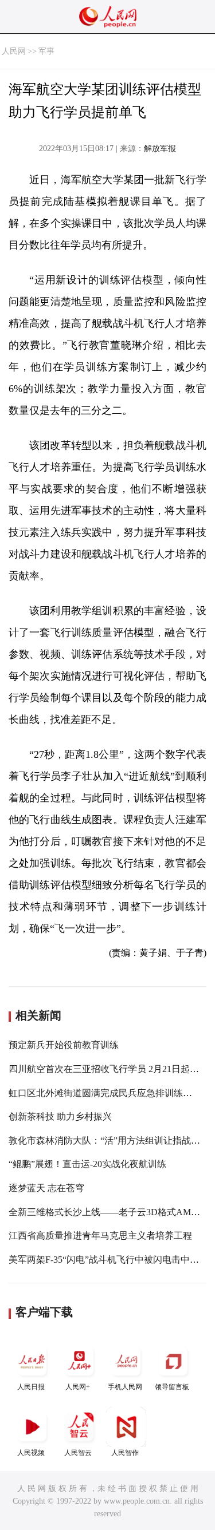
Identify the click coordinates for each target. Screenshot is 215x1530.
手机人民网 (125, 1387)
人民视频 (31, 1453)
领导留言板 (172, 1387)
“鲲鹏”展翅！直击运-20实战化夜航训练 (87, 1164)
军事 (46, 51)
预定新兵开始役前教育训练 (64, 1045)
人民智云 (78, 1453)
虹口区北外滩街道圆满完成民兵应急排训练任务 (105, 1093)
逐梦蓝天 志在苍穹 (46, 1188)
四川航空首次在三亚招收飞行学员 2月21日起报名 (108, 1069)
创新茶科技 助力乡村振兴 (60, 1116)
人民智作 (125, 1453)
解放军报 (160, 148)
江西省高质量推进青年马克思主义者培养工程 (100, 1235)
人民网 (14, 51)
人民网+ (77, 1387)
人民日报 (31, 1387)
